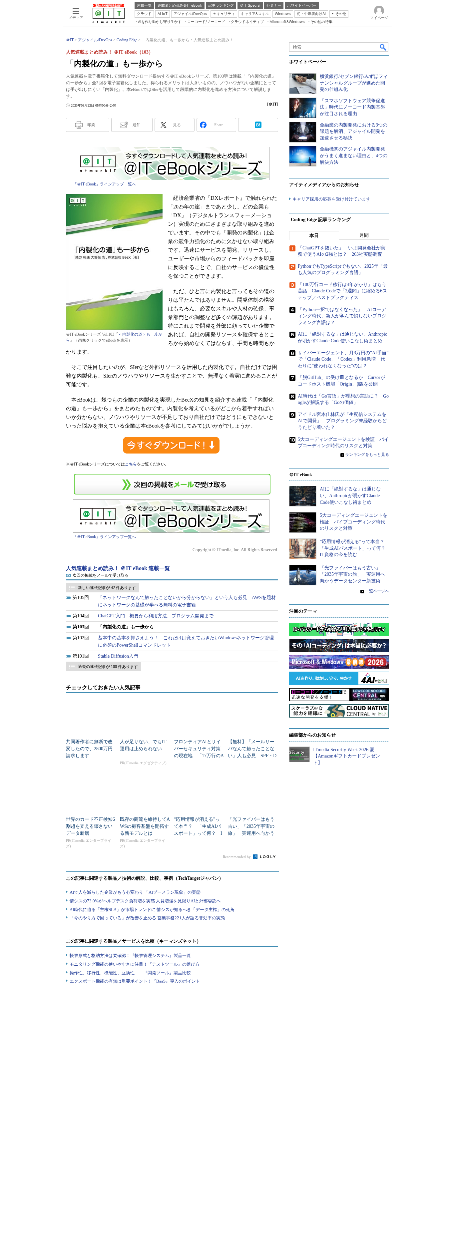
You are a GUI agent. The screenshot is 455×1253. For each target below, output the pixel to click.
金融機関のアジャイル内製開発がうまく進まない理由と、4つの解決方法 (353, 155)
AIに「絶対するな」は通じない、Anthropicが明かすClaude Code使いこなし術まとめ (350, 495)
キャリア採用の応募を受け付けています (331, 198)
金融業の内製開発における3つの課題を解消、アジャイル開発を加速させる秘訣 (353, 132)
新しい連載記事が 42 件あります (107, 587)
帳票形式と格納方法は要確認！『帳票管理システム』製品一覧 (130, 955)
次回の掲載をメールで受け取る (101, 575)
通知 (137, 125)
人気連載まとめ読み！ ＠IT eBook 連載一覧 (118, 568)
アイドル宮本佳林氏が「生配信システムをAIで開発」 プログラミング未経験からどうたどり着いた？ (342, 421)
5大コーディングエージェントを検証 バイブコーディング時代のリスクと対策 (353, 522)
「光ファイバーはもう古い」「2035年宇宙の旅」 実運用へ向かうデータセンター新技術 (352, 574)
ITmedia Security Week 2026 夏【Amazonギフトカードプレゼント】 (346, 756)
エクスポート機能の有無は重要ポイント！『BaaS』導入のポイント (135, 981)
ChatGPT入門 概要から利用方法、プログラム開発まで (156, 615)
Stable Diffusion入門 (118, 656)
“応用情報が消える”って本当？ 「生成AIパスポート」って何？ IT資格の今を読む (355, 548)
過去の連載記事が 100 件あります (108, 666)
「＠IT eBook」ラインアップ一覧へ (104, 184)
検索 (383, 47)
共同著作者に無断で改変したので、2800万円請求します (89, 748)
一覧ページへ (377, 591)
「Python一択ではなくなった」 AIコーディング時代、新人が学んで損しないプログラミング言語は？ (342, 316)
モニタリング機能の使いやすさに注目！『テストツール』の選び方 (135, 964)
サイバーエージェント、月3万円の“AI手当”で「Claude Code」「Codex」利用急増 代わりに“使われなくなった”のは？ (343, 359)
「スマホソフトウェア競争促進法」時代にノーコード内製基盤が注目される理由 (352, 107)
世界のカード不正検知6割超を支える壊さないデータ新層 (90, 826)
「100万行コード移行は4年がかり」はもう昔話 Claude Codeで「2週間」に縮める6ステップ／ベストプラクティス (342, 291)
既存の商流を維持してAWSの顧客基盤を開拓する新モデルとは (145, 826)
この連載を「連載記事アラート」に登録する (172, 484)
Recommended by (237, 857)
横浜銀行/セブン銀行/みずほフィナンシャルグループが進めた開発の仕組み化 (354, 83)
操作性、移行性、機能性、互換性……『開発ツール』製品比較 (130, 972)
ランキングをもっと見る (367, 454)
